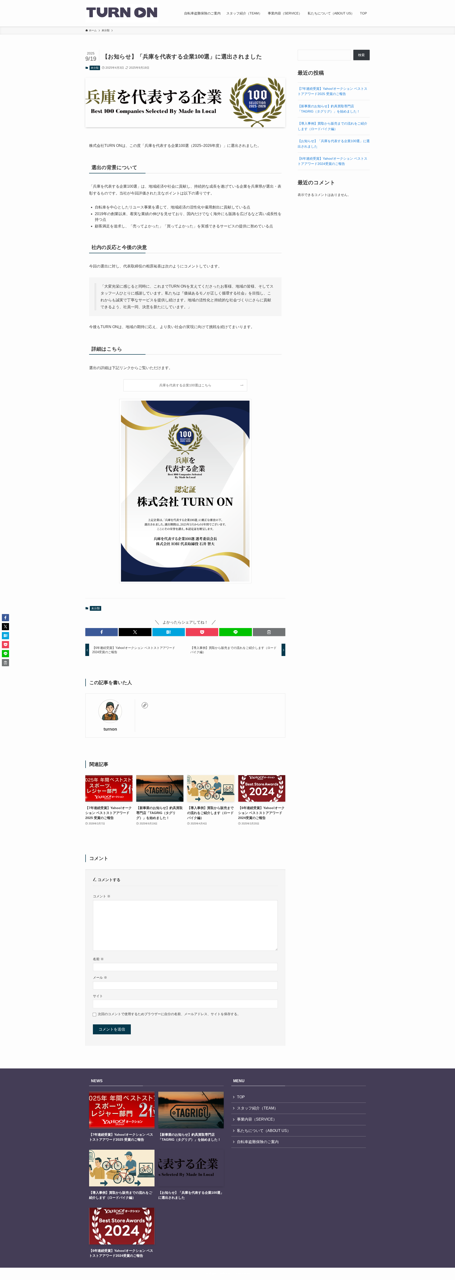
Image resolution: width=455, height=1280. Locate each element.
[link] (145, 705)
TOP (241, 1097)
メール (100, 977)
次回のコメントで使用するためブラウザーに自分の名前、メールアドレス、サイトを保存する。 (169, 1014)
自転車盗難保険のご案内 (258, 1142)
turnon (110, 729)
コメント (101, 896)
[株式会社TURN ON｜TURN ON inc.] (121, 13)
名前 (98, 959)
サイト (98, 996)
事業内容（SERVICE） (257, 1119)
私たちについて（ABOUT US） (264, 1131)
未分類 (95, 67)
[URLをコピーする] (269, 632)
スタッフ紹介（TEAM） (257, 1108)
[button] (101, 632)
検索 (361, 55)
